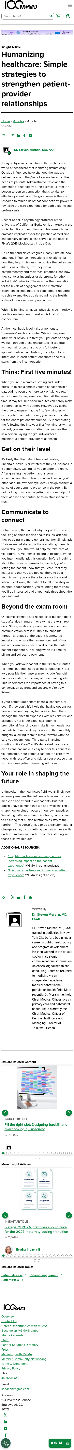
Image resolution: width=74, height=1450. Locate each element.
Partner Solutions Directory (19, 1345)
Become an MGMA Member (20, 1331)
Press (5, 1350)
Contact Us (9, 1321)
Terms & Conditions (14, 1364)
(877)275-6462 (11, 1378)
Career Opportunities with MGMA (24, 1326)
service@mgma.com (15, 1389)
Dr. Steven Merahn (35, 150)
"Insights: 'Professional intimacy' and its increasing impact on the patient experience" (34, 861)
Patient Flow (10, 1280)
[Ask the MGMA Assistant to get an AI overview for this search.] (60, 1443)
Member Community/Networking (24, 1359)
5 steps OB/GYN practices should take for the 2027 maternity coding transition (36, 1229)
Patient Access (11, 1275)
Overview (8, 1316)
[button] (58, 16)
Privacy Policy (10, 1368)
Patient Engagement (44, 1275)
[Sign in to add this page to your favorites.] (3, 135)
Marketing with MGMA (16, 1354)
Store (5, 1340)
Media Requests (12, 1335)
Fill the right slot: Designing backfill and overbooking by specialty (36, 1126)
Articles (18, 121)
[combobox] (25, 16)
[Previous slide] (5, 1113)
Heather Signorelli (28, 1249)
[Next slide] (69, 1113)
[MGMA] (21, 5)
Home (5, 121)
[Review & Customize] (6, 1443)
